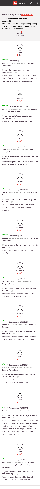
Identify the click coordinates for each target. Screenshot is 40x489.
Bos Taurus (27, 14)
